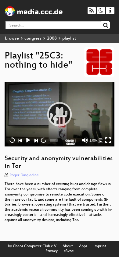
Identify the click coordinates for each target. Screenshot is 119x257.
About (68, 246)
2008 (52, 38)
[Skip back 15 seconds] (12, 140)
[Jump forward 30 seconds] (43, 140)
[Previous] (20, 140)
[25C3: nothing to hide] (100, 140)
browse (12, 38)
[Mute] (85, 140)
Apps (83, 246)
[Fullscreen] (108, 140)
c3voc (69, 251)
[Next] (35, 140)
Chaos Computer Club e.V (34, 246)
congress (32, 38)
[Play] (59, 114)
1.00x (93, 140)
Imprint (99, 246)
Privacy (51, 251)
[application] (59, 114)
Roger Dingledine (24, 175)
